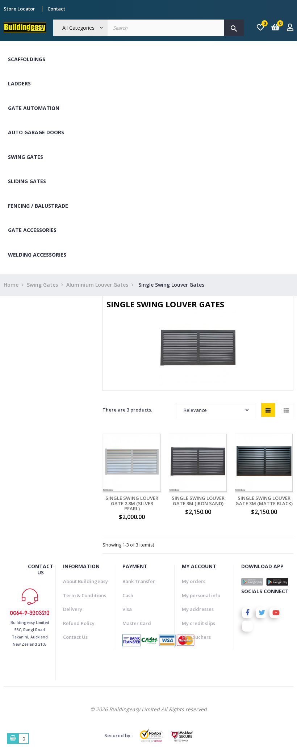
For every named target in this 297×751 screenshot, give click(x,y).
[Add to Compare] (157, 467)
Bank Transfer (138, 581)
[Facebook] (247, 612)
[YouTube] (274, 612)
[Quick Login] (290, 28)
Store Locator (19, 8)
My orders (193, 581)
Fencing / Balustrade (38, 205)
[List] (286, 410)
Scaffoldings (26, 59)
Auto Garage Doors (36, 132)
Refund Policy (79, 623)
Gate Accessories (32, 230)
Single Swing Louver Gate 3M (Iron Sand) (198, 500)
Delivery (72, 609)
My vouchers (196, 637)
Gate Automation (33, 108)
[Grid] (268, 410)
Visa (127, 609)
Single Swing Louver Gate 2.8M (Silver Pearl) (131, 503)
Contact (56, 8)
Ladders (19, 83)
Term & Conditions (84, 595)
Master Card (136, 623)
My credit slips (198, 623)
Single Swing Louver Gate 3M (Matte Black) (264, 500)
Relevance (195, 410)
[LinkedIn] (247, 626)
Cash (127, 595)
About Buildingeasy (85, 581)
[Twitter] (261, 612)
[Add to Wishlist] (141, 467)
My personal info (201, 595)
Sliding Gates (27, 181)
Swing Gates (25, 156)
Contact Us (75, 637)
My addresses (198, 609)
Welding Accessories (37, 254)
